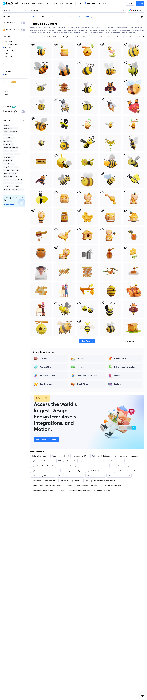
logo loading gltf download (43, 476)
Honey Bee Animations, (96, 33)
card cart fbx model (104, 491)
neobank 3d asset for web (113, 461)
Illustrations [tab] (72, 17)
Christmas (6, 170)
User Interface (120, 358)
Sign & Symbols (46, 384)
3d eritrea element (40, 456)
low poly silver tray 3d (68, 461)
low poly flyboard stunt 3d (114, 486)
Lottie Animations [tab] (57, 17)
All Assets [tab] (34, 17)
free (45, 27)
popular (42, 33)
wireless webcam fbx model (44, 466)
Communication (8, 157)
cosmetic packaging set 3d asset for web (75, 491)
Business (6, 125)
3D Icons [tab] (43, 17)
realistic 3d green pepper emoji (71, 476)
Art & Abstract (7, 141)
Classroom (19, 183)
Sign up (140, 3)
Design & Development (10, 131)
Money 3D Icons (67, 37)
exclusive (36, 33)
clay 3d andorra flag (122, 466)
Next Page (85, 341)
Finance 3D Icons (37, 37)
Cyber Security (7, 186)
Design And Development (87, 375)
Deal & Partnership (8, 163)
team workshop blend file (71, 481)
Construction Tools (17, 189)
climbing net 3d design (69, 466)
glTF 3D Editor (138, 10)
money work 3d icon (96, 476)
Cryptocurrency (7, 134)
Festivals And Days (47, 375)
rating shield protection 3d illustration (47, 486)
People (80, 358)
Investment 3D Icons (99, 37)
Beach (20, 180)
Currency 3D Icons (83, 37)
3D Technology (7, 154)
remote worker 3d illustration (127, 456)
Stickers (117, 384)
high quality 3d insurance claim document (102, 481)
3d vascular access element (120, 476)
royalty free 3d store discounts (44, 481)
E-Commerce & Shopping (124, 367)
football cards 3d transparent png (96, 466)
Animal (17, 154)
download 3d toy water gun (129, 471)
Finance (80, 367)
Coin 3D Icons (130, 37)
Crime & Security (8, 144)
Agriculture (14, 151)
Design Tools (15, 170)
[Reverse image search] (123, 10)
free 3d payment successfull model (46, 471)
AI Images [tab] (90, 17)
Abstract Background (9, 173)
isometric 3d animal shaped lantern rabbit (83, 486)
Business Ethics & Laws (10, 176)
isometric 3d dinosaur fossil (43, 461)
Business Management (10, 128)
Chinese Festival (8, 183)
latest (48, 33)
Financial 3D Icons (116, 37)
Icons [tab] (81, 17)
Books (16, 167)
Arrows (17, 186)
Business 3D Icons (53, 37)
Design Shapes (7, 167)
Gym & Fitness (82, 384)
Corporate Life (7, 160)
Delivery (5, 151)
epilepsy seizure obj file (74, 471)
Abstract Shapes (46, 367)
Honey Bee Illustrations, (113, 33)
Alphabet (13, 180)
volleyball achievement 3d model (101, 471)
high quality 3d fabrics (102, 456)
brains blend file (81, 456)
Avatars (5, 180)
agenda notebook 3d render (44, 491)
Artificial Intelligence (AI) (10, 147)
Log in (130, 3)
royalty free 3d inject (61, 456)
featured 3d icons (60, 33)
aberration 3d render (90, 461)
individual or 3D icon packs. (117, 30)
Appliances (6, 189)
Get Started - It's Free (46, 439)
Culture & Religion (8, 138)
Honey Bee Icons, (127, 33)
